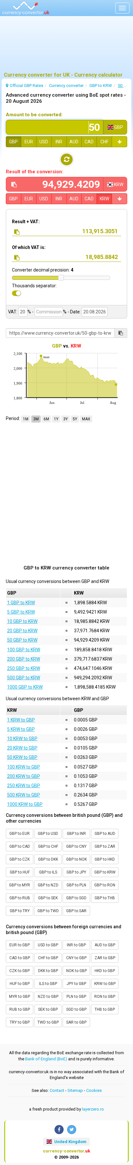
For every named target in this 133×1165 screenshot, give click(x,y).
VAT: (12, 311)
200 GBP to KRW (23, 659)
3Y (65, 419)
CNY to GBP (76, 958)
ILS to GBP (48, 983)
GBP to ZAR (105, 846)
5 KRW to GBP (21, 729)
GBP (13, 141)
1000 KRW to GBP (25, 804)
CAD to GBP (19, 958)
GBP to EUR (19, 833)
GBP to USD (48, 833)
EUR (29, 141)
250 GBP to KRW (23, 668)
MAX (86, 419)
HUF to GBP (20, 983)
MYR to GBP (19, 996)
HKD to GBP (105, 971)
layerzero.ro (93, 1109)
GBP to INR (76, 833)
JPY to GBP (76, 983)
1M (25, 419)
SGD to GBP (76, 1009)
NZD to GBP (48, 996)
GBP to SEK (48, 898)
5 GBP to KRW (21, 612)
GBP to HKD (105, 859)
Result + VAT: (26, 221)
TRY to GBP (20, 1022)
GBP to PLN (76, 885)
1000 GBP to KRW (25, 687)
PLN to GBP (76, 996)
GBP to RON (104, 885)
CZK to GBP (19, 971)
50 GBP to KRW (22, 640)
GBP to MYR (19, 885)
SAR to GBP (76, 1022)
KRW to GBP (105, 983)
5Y (75, 419)
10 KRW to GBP (22, 738)
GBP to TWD (48, 911)
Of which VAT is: (29, 247)
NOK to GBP (76, 971)
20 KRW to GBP (22, 747)
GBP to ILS (48, 872)
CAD (89, 141)
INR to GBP (76, 945)
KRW (104, 198)
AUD (73, 141)
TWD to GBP (48, 1022)
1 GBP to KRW (21, 602)
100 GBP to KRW (23, 649)
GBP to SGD (76, 898)
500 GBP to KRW (23, 677)
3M (36, 419)
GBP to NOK (76, 859)
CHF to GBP (48, 958)
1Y (56, 419)
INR (59, 141)
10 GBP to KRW (22, 621)
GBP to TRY (20, 911)
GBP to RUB (19, 898)
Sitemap (75, 1090)
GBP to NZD (48, 885)
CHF (104, 141)
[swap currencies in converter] (66, 159)
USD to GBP (48, 945)
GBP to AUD (105, 833)
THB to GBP (105, 1009)
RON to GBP (104, 996)
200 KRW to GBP (23, 776)
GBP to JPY (76, 872)
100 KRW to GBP (23, 766)
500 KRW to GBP (23, 794)
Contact (57, 1090)
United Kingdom (70, 1141)
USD (43, 141)
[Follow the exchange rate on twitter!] (71, 1129)
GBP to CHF (48, 846)
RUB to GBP (19, 1009)
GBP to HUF (20, 872)
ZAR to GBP (105, 958)
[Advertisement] (66, 47)
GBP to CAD (19, 846)
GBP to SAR (76, 911)
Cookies (94, 1090)
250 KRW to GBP (23, 785)
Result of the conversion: (34, 172)
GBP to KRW (105, 872)
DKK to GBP (48, 971)
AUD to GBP (105, 945)
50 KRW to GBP (22, 757)
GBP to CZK (19, 859)
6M (46, 419)
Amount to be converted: (34, 115)
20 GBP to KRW (22, 630)
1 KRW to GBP (21, 719)
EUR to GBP (19, 945)
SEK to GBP (48, 1009)
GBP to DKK (48, 859)
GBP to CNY (76, 846)
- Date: (74, 311)
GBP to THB (105, 898)
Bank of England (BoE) (46, 1058)
